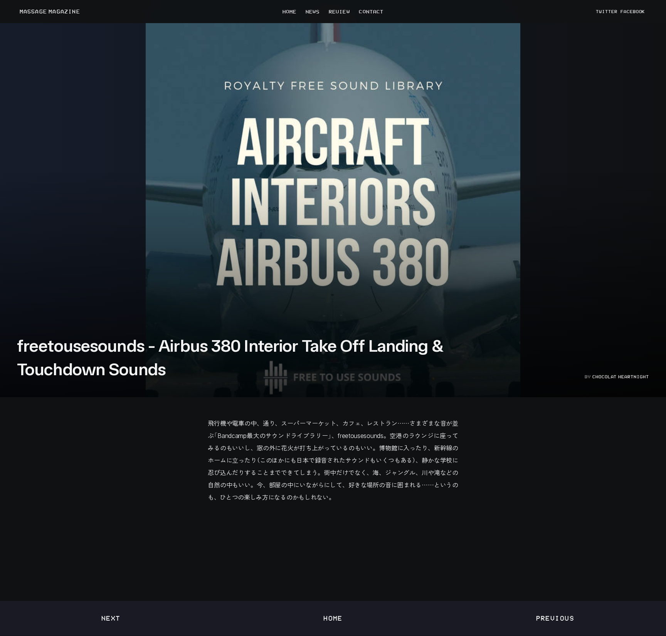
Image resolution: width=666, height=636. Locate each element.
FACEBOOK (633, 11)
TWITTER (606, 11)
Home (333, 618)
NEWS (313, 11)
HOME (289, 11)
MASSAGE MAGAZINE (50, 12)
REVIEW (339, 11)
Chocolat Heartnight (620, 376)
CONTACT (371, 11)
